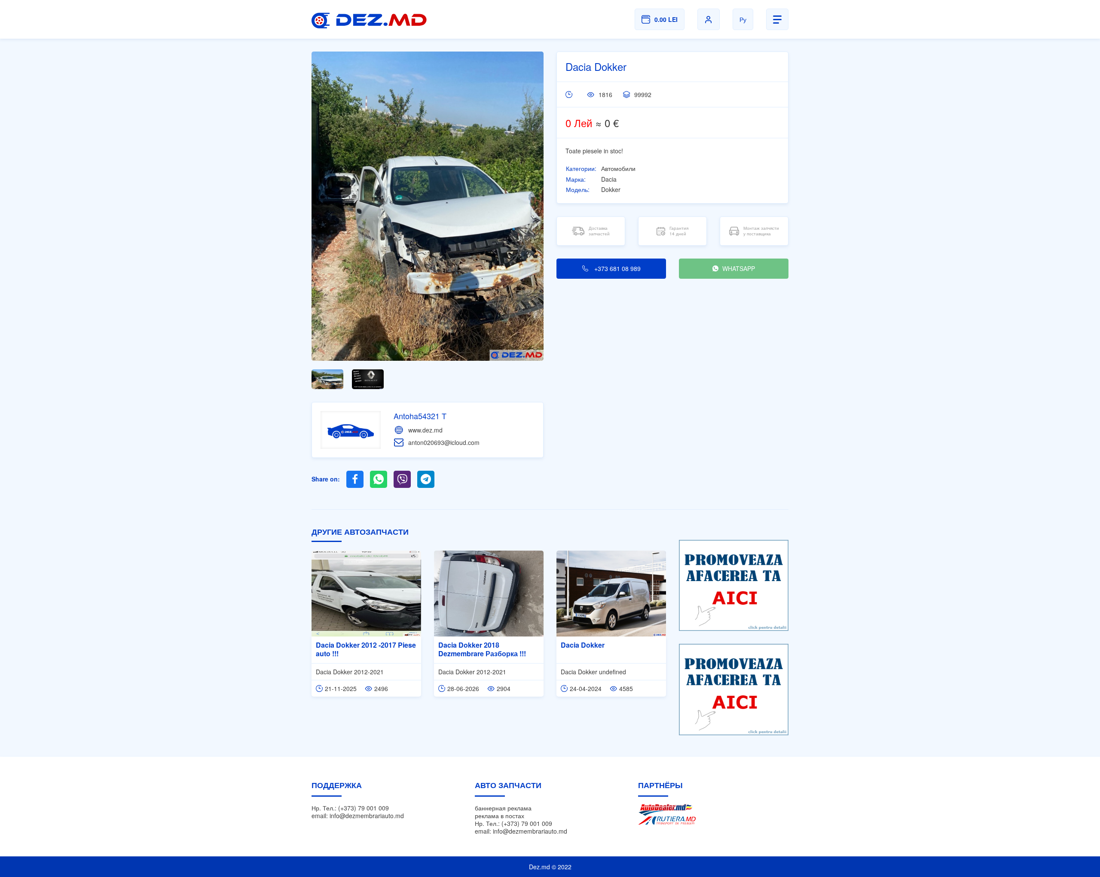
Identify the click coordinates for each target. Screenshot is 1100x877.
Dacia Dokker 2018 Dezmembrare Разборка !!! (482, 649)
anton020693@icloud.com (444, 442)
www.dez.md (425, 430)
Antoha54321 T (420, 415)
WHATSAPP (738, 268)
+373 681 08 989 (617, 268)
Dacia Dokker (583, 645)
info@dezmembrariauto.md (367, 815)
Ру (742, 19)
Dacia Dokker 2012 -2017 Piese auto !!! (366, 649)
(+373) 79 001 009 (363, 808)
